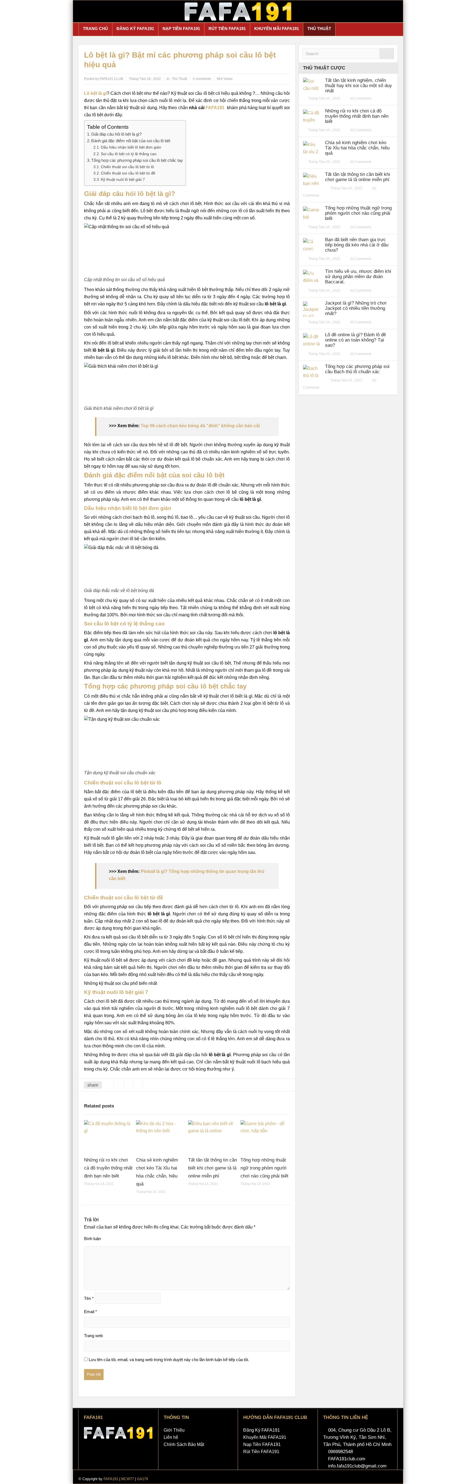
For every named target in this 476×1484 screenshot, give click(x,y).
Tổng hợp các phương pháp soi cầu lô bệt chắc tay (137, 160)
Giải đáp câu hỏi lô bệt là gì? (116, 134)
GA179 (142, 1479)
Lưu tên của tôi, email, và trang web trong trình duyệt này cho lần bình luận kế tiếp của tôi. (169, 1359)
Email (90, 1311)
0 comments (202, 79)
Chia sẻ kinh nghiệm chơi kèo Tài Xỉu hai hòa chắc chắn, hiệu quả (357, 148)
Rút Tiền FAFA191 (227, 28)
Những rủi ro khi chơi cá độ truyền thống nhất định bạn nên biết (108, 1168)
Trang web (93, 1335)
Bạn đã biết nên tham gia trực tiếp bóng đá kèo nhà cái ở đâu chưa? (356, 245)
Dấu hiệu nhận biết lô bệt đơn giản (131, 147)
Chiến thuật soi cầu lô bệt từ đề (128, 173)
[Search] (387, 53)
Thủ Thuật (319, 28)
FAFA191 (215, 107)
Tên (89, 1298)
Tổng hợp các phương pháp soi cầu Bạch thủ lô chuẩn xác (357, 369)
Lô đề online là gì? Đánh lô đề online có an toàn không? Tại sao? (355, 340)
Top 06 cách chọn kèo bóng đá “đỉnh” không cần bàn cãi (200, 425)
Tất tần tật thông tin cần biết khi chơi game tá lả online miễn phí (212, 1168)
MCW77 (127, 1479)
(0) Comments (360, 98)
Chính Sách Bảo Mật (184, 1444)
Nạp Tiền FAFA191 (181, 28)
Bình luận (92, 1238)
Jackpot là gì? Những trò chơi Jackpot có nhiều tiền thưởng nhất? (355, 308)
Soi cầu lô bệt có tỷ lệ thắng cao (128, 154)
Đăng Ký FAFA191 (135, 28)
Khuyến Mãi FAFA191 (276, 28)
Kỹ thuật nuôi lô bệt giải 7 (123, 179)
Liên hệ (171, 1437)
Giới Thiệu (174, 1430)
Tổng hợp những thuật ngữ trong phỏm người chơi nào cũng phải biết (264, 1168)
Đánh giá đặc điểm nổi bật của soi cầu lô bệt (130, 140)
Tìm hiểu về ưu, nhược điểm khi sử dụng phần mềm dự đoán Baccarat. (358, 276)
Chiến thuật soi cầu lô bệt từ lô (127, 167)
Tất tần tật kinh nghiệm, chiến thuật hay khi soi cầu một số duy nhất (358, 85)
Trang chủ (95, 28)
